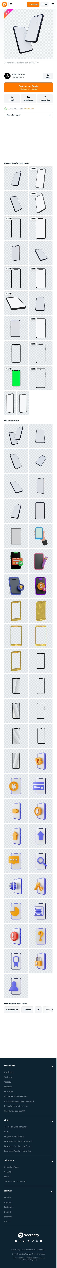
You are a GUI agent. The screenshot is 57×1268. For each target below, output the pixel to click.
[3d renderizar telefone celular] (16, 178)
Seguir (48, 77)
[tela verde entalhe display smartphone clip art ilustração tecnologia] (16, 578)
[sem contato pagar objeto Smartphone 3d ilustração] (16, 986)
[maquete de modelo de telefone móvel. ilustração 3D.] (16, 203)
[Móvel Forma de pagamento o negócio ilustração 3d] (16, 911)
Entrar (44, 4)
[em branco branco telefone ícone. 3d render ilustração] (16, 861)
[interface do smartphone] (16, 303)
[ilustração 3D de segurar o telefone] (16, 886)
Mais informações (13, 115)
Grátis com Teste (28, 87)
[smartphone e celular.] (16, 278)
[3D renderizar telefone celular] (16, 328)
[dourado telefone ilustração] (16, 1011)
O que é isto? (29, 108)
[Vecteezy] (4, 4)
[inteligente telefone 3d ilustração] (16, 961)
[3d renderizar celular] (16, 736)
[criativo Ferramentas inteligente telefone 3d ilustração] (16, 936)
